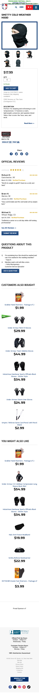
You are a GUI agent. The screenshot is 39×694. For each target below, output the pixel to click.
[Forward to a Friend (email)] (27, 154)
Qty (5, 77)
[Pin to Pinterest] (22, 154)
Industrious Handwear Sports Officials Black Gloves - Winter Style (19, 375)
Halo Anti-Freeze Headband (19, 535)
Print (15, 142)
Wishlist (5, 142)
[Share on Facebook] (11, 154)
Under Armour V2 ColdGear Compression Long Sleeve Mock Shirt (19, 485)
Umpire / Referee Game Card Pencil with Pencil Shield (19, 424)
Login (21, 7)
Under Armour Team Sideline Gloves (19, 351)
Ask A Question (10, 271)
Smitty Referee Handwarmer (19, 558)
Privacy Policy (19, 664)
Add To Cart (11, 88)
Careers (19, 672)
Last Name (10, 636)
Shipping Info (19, 668)
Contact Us (19, 670)
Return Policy (19, 666)
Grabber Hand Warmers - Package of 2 (19, 305)
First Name (10, 629)
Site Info (19, 662)
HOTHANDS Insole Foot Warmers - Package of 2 (19, 582)
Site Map (19, 660)
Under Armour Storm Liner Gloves (19, 400)
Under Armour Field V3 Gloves (19, 328)
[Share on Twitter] (16, 154)
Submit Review (10, 233)
